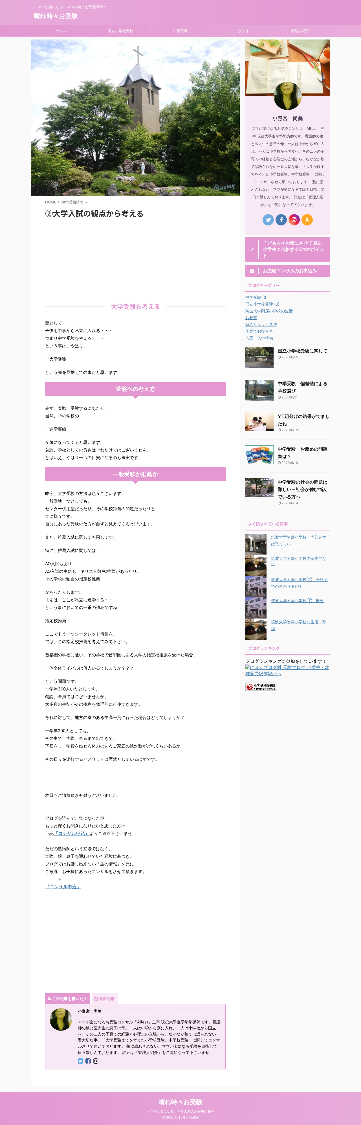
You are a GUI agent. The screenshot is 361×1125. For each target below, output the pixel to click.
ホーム (60, 30)
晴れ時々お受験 (56, 15)
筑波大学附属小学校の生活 (269, 310)
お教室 (251, 317)
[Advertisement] (135, 259)
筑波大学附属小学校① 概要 (297, 600)
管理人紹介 (300, 30)
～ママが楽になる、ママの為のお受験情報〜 (180, 1111)
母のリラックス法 (261, 324)
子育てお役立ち (259, 331)
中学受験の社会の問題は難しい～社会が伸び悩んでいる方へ (302, 489)
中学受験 (180, 30)
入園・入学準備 (259, 337)
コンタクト (240, 30)
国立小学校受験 (120, 30)
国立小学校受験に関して (302, 351)
